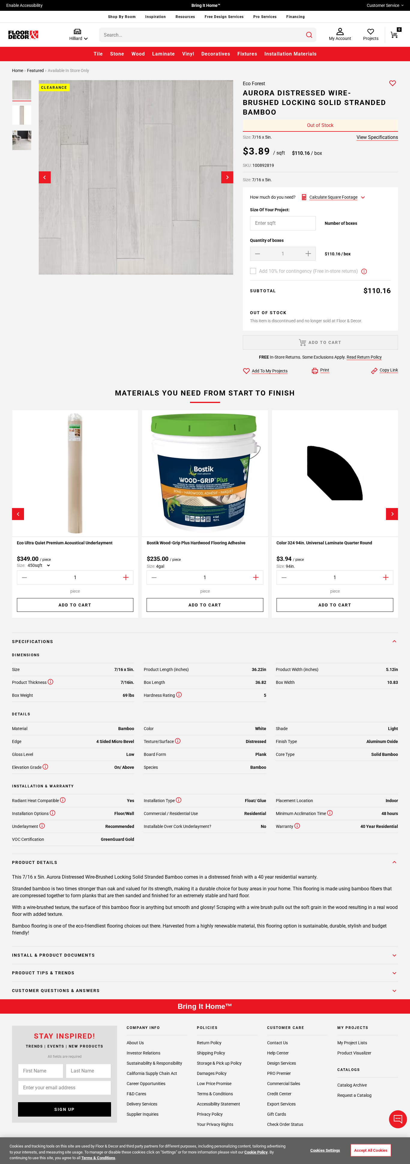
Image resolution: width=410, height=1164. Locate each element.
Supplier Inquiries (142, 1114)
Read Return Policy (364, 357)
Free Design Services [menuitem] (224, 17)
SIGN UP (64, 1109)
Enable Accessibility (24, 5)
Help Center (278, 1053)
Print (324, 370)
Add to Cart (75, 605)
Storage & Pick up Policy (219, 1063)
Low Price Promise (214, 1083)
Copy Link (389, 370)
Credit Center (279, 1093)
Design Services (281, 1063)
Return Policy (209, 1042)
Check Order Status (285, 1124)
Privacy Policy (210, 1114)
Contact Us (277, 1042)
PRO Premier (279, 1073)
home (18, 70)
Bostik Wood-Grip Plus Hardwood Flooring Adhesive (196, 542)
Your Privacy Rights (215, 1124)
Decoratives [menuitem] (215, 54)
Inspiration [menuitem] (155, 17)
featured (36, 70)
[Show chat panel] (398, 1119)
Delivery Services (142, 1104)
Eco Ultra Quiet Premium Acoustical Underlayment (65, 542)
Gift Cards (276, 1114)
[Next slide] (227, 177)
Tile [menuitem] (98, 54)
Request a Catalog (354, 1095)
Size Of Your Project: (270, 209)
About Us (135, 1042)
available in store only (68, 70)
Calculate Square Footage (333, 197)
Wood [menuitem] (138, 54)
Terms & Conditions (215, 1093)
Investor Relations (143, 1053)
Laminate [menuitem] (163, 54)
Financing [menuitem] (295, 17)
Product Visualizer (354, 1053)
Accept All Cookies (370, 1150)
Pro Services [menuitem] (265, 17)
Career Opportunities (146, 1083)
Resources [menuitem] (185, 17)
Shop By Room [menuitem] (122, 17)
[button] (77, 35)
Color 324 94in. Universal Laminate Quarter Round (324, 542)
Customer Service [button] (383, 5)
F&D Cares (136, 1093)
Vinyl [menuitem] (188, 54)
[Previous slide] (45, 177)
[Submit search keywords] (309, 35)
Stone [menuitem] (117, 54)
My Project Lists (352, 1042)
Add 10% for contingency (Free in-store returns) (308, 271)
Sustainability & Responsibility (154, 1063)
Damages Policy (212, 1073)
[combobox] (207, 35)
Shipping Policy (211, 1053)
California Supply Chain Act (152, 1073)
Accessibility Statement (218, 1104)
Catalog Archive (352, 1085)
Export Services (281, 1104)
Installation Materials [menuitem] (290, 54)
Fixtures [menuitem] (247, 54)
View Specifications (377, 137)
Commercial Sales (283, 1083)
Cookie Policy (256, 1152)
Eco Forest (254, 83)
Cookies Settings (325, 1150)
